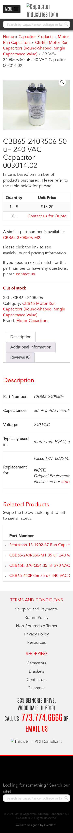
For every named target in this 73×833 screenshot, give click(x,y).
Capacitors (36, 663)
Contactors (37, 679)
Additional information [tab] (30, 347)
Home (8, 36)
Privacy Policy (36, 634)
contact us (25, 274)
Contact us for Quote (47, 216)
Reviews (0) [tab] (20, 357)
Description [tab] (20, 336)
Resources (36, 642)
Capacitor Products (35, 36)
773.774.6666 (41, 718)
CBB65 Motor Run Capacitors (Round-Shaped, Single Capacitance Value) (35, 48)
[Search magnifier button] (66, 24)
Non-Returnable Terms (36, 626)
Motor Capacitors (32, 320)
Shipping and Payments (36, 609)
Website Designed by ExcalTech (36, 825)
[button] (62, 82)
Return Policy (36, 617)
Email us (36, 729)
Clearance (37, 688)
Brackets (36, 671)
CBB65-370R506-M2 (21, 237)
